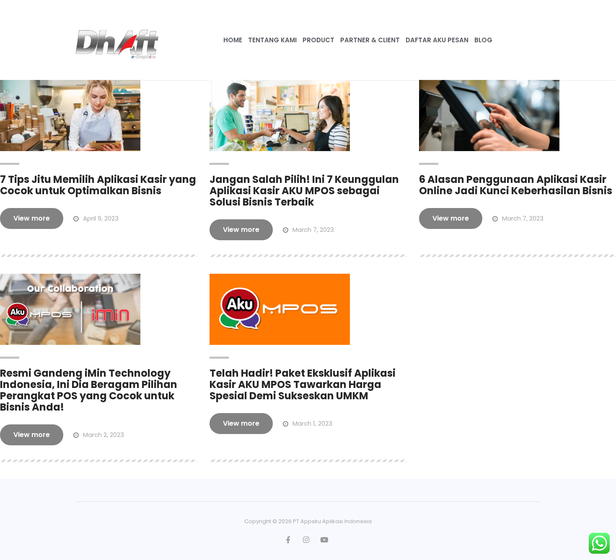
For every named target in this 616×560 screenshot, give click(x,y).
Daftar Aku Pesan (437, 40)
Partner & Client (370, 40)
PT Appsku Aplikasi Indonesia (332, 521)
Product (318, 40)
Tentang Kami (272, 40)
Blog (483, 40)
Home (232, 40)
